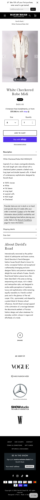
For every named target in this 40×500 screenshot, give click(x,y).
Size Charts (19, 442)
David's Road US (22, 490)
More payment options (20, 144)
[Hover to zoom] (20, 56)
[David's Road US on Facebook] (13, 476)
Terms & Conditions (25, 220)
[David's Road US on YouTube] (27, 476)
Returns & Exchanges (20, 449)
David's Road (19, 21)
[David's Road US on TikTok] (22, 476)
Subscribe (29, 466)
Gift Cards (29, 445)
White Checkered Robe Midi (20, 24)
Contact (20, 211)
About (9, 442)
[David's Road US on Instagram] (17, 476)
